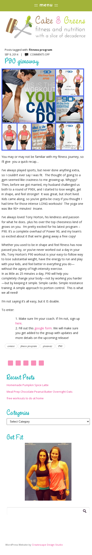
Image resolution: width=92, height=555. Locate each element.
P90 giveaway (22, 60)
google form (43, 328)
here (18, 323)
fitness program (29, 346)
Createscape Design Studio (47, 544)
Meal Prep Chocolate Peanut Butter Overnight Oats (40, 392)
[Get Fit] (48, 472)
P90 (60, 346)
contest (11, 346)
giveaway (47, 346)
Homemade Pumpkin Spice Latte (28, 385)
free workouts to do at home (25, 398)
